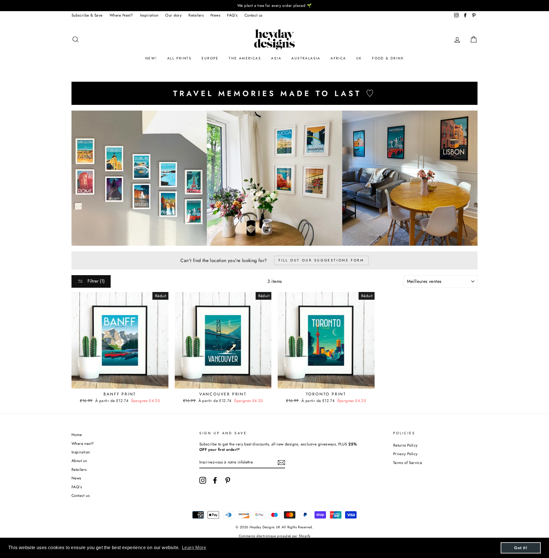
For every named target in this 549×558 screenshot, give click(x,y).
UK (359, 58)
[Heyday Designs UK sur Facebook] (215, 480)
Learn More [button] (194, 547)
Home (76, 434)
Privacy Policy (405, 454)
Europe (210, 58)
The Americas (245, 58)
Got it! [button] (520, 547)
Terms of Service (407, 462)
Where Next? (121, 15)
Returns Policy (405, 445)
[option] (274, 5)
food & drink (388, 58)
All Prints (179, 58)
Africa (338, 58)
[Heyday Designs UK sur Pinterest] (227, 480)
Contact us (253, 15)
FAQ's (232, 15)
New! (151, 58)
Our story (173, 15)
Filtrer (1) (95, 281)
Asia (276, 58)
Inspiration (149, 15)
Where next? (82, 443)
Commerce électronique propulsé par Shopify (275, 536)
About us (79, 460)
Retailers (196, 15)
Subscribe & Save (86, 15)
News (215, 15)
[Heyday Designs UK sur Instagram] (202, 480)
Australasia (305, 58)
